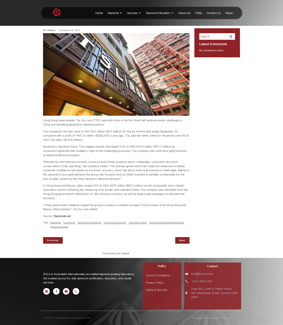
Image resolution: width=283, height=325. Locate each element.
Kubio (94, 318)
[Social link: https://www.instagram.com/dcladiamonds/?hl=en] (48, 291)
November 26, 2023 (70, 30)
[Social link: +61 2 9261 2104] (78, 291)
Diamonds (56, 223)
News (229, 13)
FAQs (198, 13)
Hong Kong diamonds (115, 223)
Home (99, 13)
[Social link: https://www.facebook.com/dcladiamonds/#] (58, 291)
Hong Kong (69, 223)
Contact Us (214, 13)
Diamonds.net (62, 216)
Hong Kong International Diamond (166, 223)
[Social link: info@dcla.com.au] (68, 291)
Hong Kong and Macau (89, 223)
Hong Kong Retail (59, 227)
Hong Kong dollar (137, 223)
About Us (184, 13)
